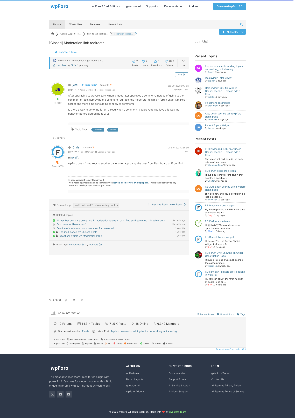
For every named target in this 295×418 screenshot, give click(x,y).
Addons (193, 6)
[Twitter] (52, 394)
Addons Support (178, 391)
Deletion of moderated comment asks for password (85, 228)
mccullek (212, 266)
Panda (211, 72)
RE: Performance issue (217, 221)
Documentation (173, 6)
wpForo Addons (135, 391)
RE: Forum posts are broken (220, 170)
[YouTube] (60, 394)
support (211, 80)
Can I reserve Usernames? (71, 224)
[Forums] (52, 34)
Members (95, 24)
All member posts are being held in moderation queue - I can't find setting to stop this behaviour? (111, 220)
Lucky (211, 128)
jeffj (75, 85)
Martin (211, 231)
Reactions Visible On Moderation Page (80, 235)
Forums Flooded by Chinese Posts (78, 231)
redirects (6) (95, 244)
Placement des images (217, 102)
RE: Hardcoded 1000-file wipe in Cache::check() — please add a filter (223, 151)
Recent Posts (115, 24)
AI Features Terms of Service (227, 391)
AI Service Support (179, 385)
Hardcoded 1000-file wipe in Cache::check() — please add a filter (222, 90)
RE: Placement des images (220, 205)
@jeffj (74, 157)
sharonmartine (215, 165)
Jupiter (211, 181)
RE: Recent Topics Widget (219, 237)
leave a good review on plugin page (130, 182)
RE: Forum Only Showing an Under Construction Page (224, 254)
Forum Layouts (134, 379)
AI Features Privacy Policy (226, 385)
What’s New (75, 24)
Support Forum (177, 379)
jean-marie (213, 105)
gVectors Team (220, 373)
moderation (98, 130)
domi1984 (212, 119)
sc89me (212, 97)
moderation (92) (78, 244)
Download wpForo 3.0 (229, 6)
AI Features (132, 373)
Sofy (210, 215)
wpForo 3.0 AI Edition (105, 6)
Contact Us (217, 379)
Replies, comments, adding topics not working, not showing (224, 68)
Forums (57, 24)
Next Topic (176, 204)
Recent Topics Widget (217, 125)
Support (151, 6)
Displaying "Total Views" (218, 77)
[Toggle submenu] (120, 6)
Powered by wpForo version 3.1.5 (231, 349)
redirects (113, 130)
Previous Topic (159, 204)
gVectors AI (133, 6)
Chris (73, 65)
